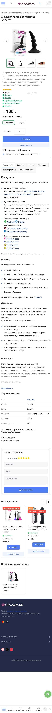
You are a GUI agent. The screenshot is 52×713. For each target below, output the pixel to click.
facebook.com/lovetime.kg (17, 232)
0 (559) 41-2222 (13, 242)
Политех (8, 98)
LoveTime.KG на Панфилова (23, 194)
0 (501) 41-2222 (32, 154)
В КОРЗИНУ (26, 139)
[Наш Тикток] (7, 649)
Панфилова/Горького (12, 103)
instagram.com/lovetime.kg (17, 228)
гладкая (21, 123)
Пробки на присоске (42, 13)
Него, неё (30, 399)
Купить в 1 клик (26, 145)
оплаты (39, 297)
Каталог (12, 13)
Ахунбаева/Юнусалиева (13, 101)
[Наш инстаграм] (2, 649)
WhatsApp (11, 222)
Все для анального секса (24, 13)
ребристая (8, 123)
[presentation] (6, 40)
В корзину (13, 547)
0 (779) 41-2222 (13, 245)
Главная (4, 13)
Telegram (21, 222)
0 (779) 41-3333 (13, 248)
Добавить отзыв (26, 490)
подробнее (6, 388)
